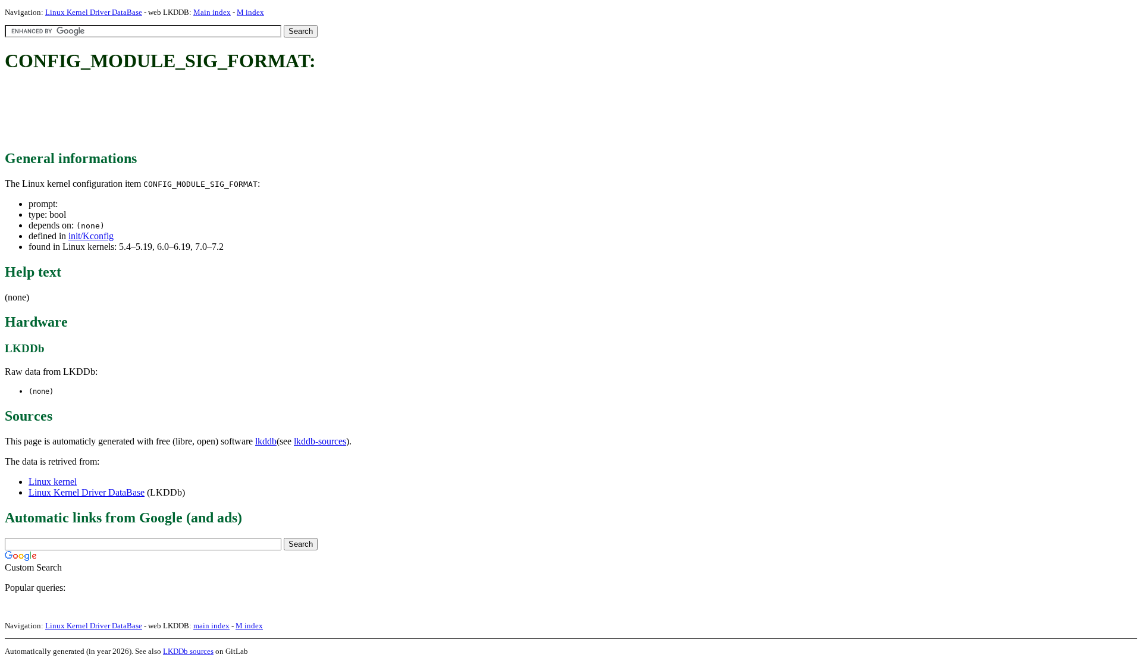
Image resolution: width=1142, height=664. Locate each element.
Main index (212, 12)
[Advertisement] (221, 112)
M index (250, 12)
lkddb (266, 441)
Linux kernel (53, 482)
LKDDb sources (188, 651)
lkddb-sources (320, 441)
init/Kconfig (91, 236)
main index (211, 625)
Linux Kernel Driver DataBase (93, 12)
